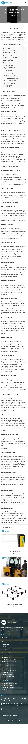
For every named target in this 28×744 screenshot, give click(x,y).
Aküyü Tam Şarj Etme (8, 59)
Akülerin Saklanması (9, 65)
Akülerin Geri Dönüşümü (9, 83)
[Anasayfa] (1, 19)
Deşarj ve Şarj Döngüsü (8, 60)
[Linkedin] (15, 720)
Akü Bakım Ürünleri (8, 85)
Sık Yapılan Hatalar (8, 70)
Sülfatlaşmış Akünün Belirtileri (10, 54)
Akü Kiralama (14, 578)
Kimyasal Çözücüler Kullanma (10, 57)
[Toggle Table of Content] (23, 49)
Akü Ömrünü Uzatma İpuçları (11, 78)
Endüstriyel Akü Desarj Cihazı (14, 551)
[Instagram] (12, 720)
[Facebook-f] (8, 720)
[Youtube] (19, 720)
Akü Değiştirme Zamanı (9, 82)
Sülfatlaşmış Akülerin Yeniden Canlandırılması (14, 55)
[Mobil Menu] (26, 2)
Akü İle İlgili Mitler (8, 86)
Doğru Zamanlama (8, 72)
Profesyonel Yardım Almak (10, 68)
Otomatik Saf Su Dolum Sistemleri (14, 604)
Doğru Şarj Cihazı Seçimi (10, 67)
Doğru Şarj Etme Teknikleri (10, 80)
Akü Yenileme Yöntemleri (10, 75)
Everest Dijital (13, 715)
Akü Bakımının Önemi (8, 64)
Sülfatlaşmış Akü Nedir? (9, 50)
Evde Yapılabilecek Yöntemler (11, 77)
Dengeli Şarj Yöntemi (8, 62)
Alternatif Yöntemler (9, 73)
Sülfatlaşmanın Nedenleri (9, 52)
